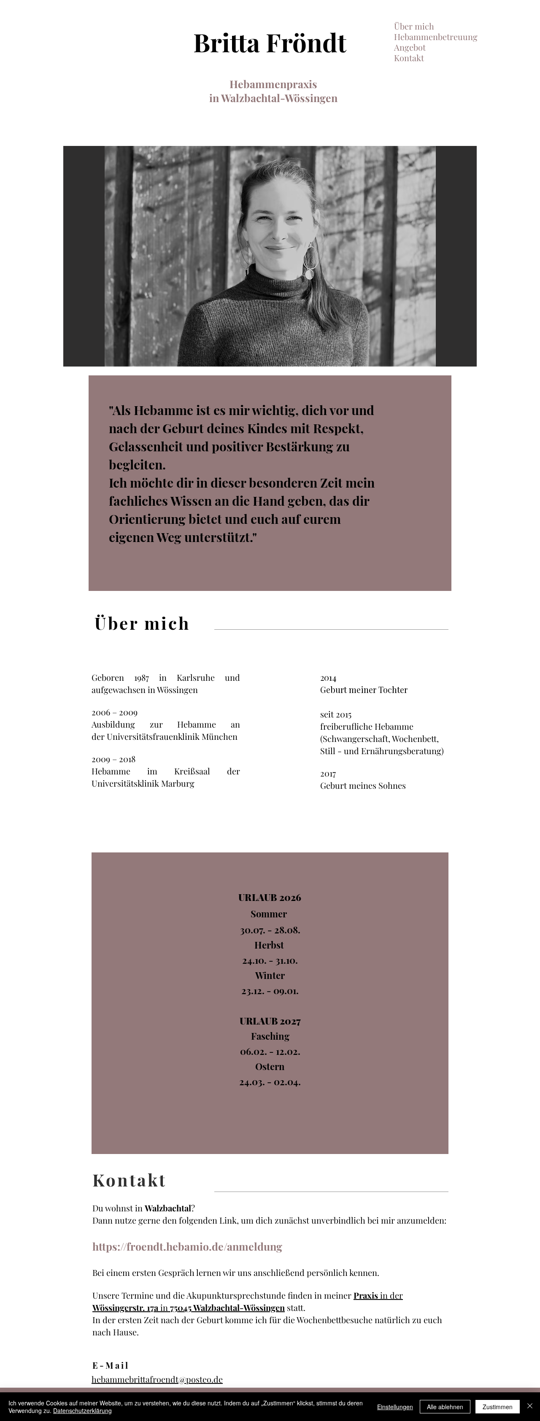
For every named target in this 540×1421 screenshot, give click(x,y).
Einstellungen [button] (395, 1406)
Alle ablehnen (445, 1406)
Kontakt (409, 57)
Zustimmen (498, 1406)
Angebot (410, 47)
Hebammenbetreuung (436, 36)
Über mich (414, 26)
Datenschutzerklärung (82, 1410)
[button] (270, 256)
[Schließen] (530, 1406)
